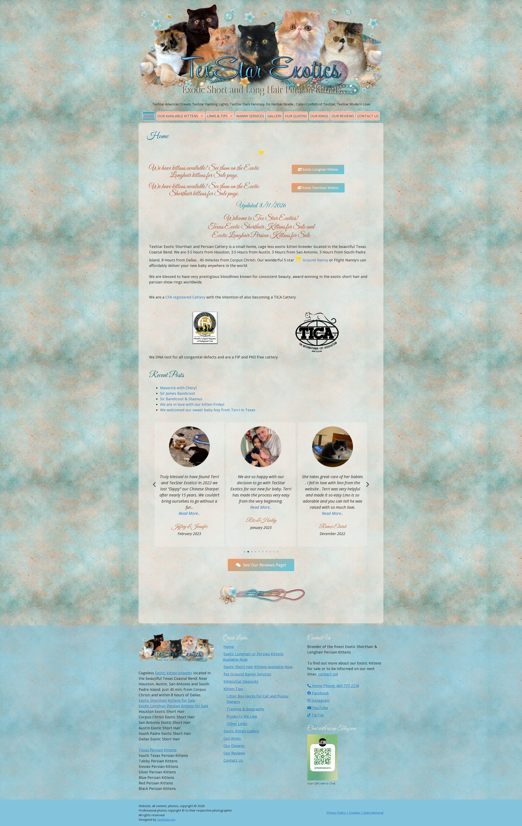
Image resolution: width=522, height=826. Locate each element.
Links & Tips (217, 116)
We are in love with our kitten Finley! (192, 404)
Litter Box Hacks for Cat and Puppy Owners (258, 699)
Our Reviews (343, 116)
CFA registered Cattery (185, 297)
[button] (154, 484)
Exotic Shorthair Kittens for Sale (167, 700)
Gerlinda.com (166, 819)
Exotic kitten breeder (173, 672)
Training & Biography (245, 709)
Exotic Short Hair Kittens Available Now (258, 666)
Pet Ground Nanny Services (247, 674)
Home (149, 116)
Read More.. (189, 507)
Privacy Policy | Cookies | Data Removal (354, 813)
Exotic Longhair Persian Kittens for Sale (173, 705)
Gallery (274, 116)
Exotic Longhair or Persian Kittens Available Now (253, 656)
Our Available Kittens (177, 116)
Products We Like (242, 716)
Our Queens (296, 116)
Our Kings (319, 116)
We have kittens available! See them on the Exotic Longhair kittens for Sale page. (204, 172)
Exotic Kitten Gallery (241, 731)
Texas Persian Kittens (158, 749)
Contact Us (368, 116)
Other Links (237, 723)
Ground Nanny (315, 260)
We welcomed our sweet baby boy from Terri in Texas (207, 409)
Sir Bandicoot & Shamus (181, 398)
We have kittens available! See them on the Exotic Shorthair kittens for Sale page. (204, 190)
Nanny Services (250, 116)
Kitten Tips (233, 688)
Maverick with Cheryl (178, 387)
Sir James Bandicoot (177, 393)
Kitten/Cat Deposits (240, 681)
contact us (327, 674)
